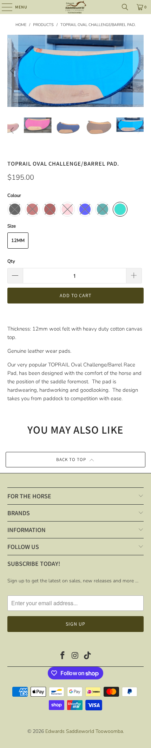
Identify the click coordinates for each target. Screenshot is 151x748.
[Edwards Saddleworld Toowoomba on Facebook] (62, 656)
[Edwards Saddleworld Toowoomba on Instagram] (75, 656)
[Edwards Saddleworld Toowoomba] (75, 7)
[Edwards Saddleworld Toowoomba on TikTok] (88, 656)
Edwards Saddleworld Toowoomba (84, 731)
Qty (11, 261)
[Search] (125, 7)
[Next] (138, 71)
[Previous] (12, 71)
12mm (18, 240)
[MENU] (3, 7)
